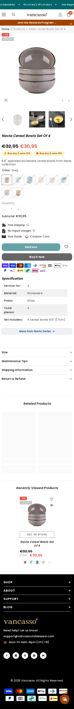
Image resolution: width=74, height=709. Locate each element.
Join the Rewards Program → (37, 22)
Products (19, 29)
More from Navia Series (35, 331)
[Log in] (60, 14)
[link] (19, 461)
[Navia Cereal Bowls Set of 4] (37, 514)
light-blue (31, 562)
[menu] (4, 14)
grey (25, 562)
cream (43, 562)
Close (71, 24)
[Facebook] (6, 655)
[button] (63, 101)
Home (5, 29)
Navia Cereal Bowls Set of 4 (37, 544)
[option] (37, 68)
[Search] (14, 14)
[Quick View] (51, 505)
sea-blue (37, 562)
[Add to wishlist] (66, 246)
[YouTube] (43, 655)
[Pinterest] (25, 655)
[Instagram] (16, 655)
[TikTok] (34, 655)
